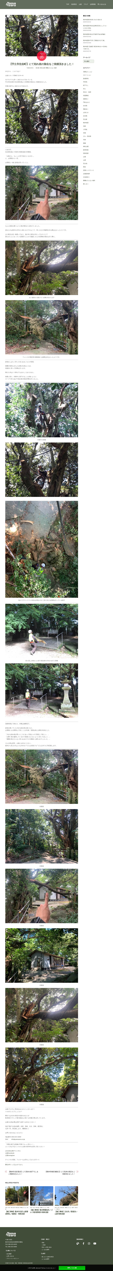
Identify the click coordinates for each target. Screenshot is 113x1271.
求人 (84, 88)
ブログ (86, 4)
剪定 (84, 167)
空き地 (85, 163)
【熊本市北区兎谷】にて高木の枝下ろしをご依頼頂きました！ (23, 1173)
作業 (9, 1207)
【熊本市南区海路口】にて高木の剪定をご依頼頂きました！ (60, 1173)
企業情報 (93, 4)
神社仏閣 (42, 68)
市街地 (85, 82)
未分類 (37, 68)
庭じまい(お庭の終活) (48, 1256)
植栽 (84, 143)
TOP (67, 4)
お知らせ (85, 112)
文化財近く (86, 177)
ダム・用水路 (87, 136)
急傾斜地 (85, 78)
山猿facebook (9, 1153)
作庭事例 (85, 95)
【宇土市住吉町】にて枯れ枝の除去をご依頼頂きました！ (41, 63)
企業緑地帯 (86, 173)
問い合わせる (102, 4)
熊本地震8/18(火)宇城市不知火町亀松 (94, 34)
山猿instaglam (10, 1155)
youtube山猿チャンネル (13, 1151)
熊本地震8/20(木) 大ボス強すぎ (92, 19)
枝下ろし (85, 85)
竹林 (84, 139)
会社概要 (9, 1254)
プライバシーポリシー (13, 1258)
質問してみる (71, 1268)
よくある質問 (45, 1249)
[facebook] (83, 1243)
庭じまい (85, 184)
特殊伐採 (17, 1207)
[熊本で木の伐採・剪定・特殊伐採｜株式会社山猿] (10, 5)
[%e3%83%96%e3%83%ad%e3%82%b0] (78, 1243)
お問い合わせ (10, 1256)
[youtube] (95, 1243)
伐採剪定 (74, 4)
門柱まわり (86, 102)
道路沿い (85, 99)
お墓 (84, 156)
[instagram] (89, 1243)
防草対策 (85, 150)
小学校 (85, 129)
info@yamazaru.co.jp (18, 1139)
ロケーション (87, 75)
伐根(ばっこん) (87, 71)
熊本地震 (85, 122)
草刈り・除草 (87, 92)
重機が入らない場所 (51, 68)
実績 (43, 1242)
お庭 (80, 4)
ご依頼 (43, 1245)
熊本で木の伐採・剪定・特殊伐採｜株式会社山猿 (18, 1263)
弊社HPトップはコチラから (14, 1164)
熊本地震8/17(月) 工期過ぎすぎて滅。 (94, 40)
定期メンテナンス (88, 170)
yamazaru (30, 68)
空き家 (85, 119)
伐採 (6, 1207)
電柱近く (58, 1209)
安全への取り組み (47, 1247)
